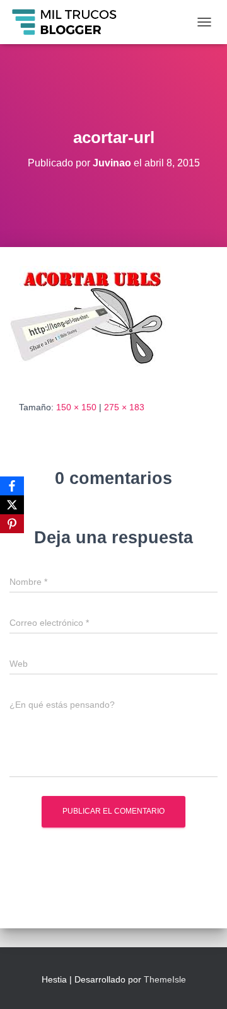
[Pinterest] (12, 523)
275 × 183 (124, 407)
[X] (12, 504)
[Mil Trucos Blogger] (70, 22)
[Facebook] (12, 485)
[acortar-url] (96, 323)
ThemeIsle (165, 979)
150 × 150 (76, 407)
